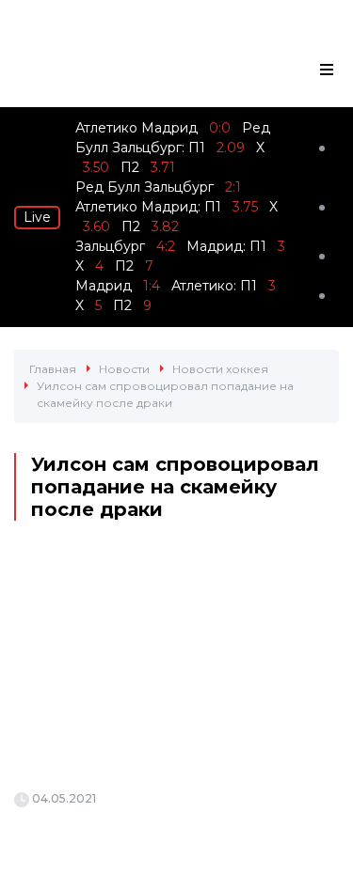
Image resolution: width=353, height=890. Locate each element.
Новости (124, 369)
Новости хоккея (220, 369)
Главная (52, 369)
